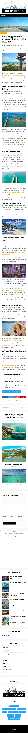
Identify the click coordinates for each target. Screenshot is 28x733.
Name (5, 516)
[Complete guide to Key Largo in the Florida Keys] (14, 476)
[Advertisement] (14, 552)
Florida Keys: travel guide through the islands (13, 464)
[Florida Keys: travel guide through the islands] (14, 454)
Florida (5, 654)
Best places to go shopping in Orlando (17, 622)
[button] (2, 15)
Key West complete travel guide (14, 442)
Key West (3, 33)
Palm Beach (6, 669)
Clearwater (6, 650)
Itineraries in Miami (6, 391)
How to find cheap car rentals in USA (17, 610)
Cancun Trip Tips (5, 635)
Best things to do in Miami (15, 605)
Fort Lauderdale (7, 657)
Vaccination (18, 715)
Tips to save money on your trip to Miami (18, 582)
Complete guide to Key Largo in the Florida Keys (14, 484)
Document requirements (13, 705)
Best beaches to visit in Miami (11, 385)
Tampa (4, 672)
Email (12, 516)
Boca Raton (6, 647)
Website (20, 516)
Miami (18, 391)
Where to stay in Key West (14, 718)
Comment (19, 400)
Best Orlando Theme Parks (15, 588)
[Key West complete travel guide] (14, 431)
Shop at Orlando (11, 715)
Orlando (5, 666)
